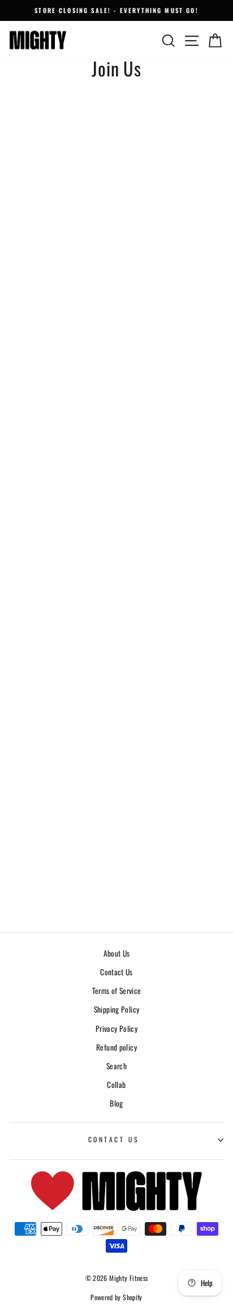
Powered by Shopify (116, 1297)
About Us (116, 953)
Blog (116, 1103)
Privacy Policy (116, 1028)
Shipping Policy (117, 1009)
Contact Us (116, 972)
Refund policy (116, 1047)
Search (116, 1066)
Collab (116, 1084)
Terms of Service (116, 990)
